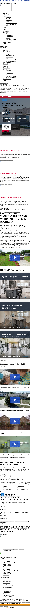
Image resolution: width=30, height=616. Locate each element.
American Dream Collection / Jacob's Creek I (12, 105)
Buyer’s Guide (7, 25)
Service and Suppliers (11, 23)
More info (5, 131)
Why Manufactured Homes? (10, 562)
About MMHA (7, 565)
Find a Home (6, 561)
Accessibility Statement (14, 603)
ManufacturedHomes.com (7, 602)
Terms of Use (17, 602)
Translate (11, 607)
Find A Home (6, 14)
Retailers (8, 17)
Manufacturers (10, 18)
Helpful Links (4, 603)
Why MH (5, 13)
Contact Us (6, 567)
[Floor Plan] (6, 127)
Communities (9, 20)
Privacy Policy (26, 602)
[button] (15, 258)
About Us (5, 27)
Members (5, 16)
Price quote (6, 133)
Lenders (8, 21)
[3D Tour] (15, 127)
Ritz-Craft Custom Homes (13, 111)
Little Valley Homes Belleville (15, 112)
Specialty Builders (11, 24)
